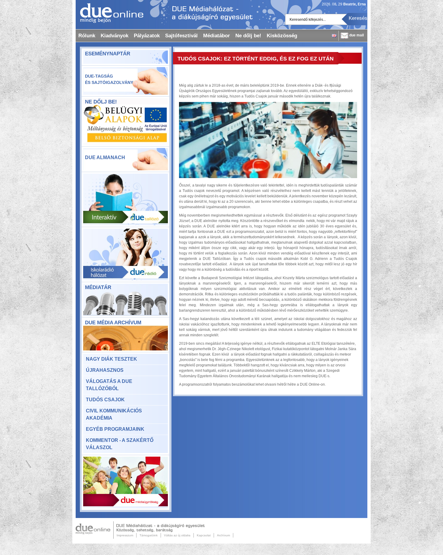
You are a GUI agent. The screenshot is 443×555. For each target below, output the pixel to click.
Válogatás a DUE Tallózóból (109, 385)
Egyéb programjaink (115, 429)
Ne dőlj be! (248, 36)
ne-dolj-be (125, 125)
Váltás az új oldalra (177, 535)
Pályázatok (147, 36)
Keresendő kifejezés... (308, 19)
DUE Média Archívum (113, 322)
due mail (356, 35)
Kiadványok (114, 36)
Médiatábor (216, 36)
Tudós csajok (105, 399)
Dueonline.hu (109, 13)
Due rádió (125, 254)
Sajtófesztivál (181, 36)
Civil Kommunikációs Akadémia (114, 414)
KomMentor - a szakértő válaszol (119, 444)
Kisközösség (282, 36)
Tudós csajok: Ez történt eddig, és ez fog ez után (256, 59)
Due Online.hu (95, 530)
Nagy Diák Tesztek (111, 359)
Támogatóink (149, 535)
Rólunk (86, 36)
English (334, 35)
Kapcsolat (204, 535)
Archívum (223, 535)
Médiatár (98, 287)
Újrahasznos (105, 370)
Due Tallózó (125, 199)
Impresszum (125, 535)
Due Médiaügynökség (125, 482)
